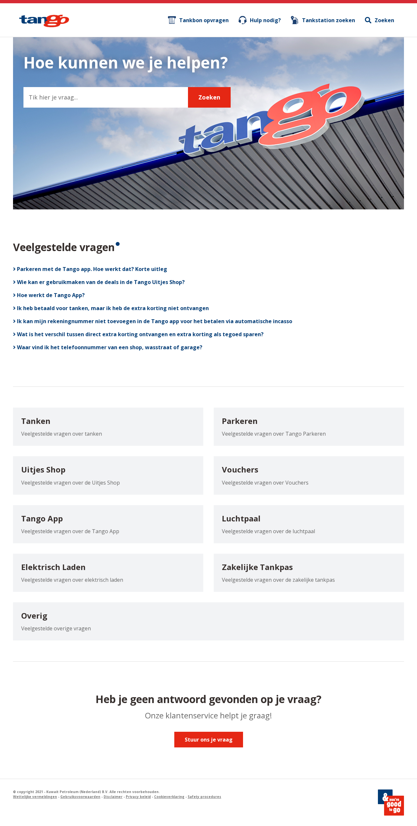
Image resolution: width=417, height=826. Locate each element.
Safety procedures (204, 796)
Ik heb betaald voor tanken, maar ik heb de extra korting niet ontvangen (112, 308)
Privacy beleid (138, 796)
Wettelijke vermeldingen (35, 796)
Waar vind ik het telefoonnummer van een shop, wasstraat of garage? (109, 347)
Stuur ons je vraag (209, 739)
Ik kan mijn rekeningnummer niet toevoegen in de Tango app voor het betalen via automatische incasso (154, 321)
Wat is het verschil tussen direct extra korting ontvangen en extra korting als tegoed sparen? (140, 334)
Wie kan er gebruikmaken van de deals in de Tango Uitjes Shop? (100, 282)
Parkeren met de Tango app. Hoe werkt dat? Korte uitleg (91, 269)
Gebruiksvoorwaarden (80, 796)
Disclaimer (113, 796)
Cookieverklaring (169, 796)
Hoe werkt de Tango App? (50, 295)
